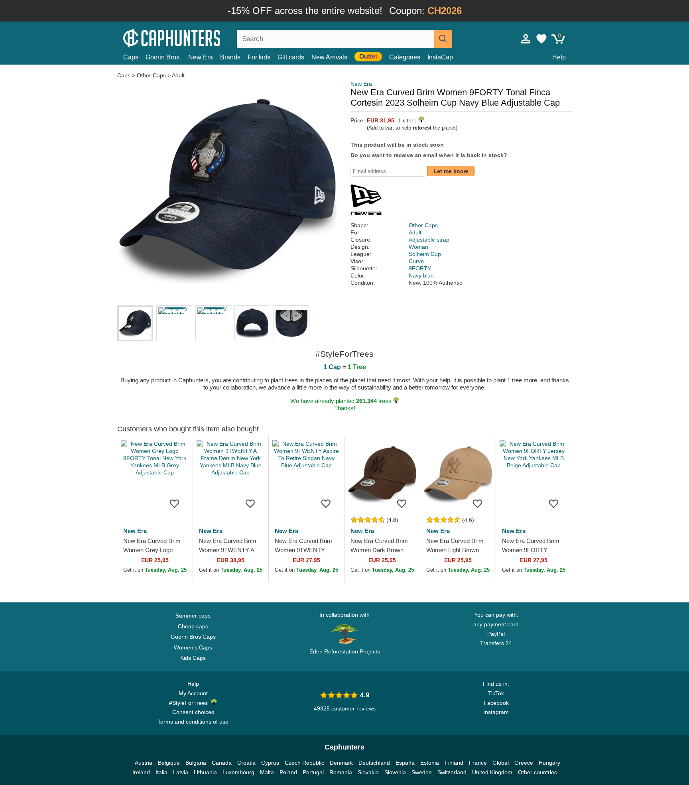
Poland (288, 772)
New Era (200, 57)
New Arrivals (329, 57)
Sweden (421, 772)
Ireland (141, 772)
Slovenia (395, 772)
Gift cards (291, 57)
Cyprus (270, 762)
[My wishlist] (541, 38)
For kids (259, 57)
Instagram (496, 712)
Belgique (169, 762)
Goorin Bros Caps (193, 637)
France (478, 762)
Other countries (537, 772)
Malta (267, 772)
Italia (161, 772)
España (405, 762)
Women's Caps (193, 647)
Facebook (496, 703)
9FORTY (420, 268)
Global (500, 762)
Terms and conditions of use (192, 721)
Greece (523, 762)
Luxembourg (238, 772)
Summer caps (193, 615)
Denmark (341, 762)
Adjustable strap (429, 239)
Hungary (549, 762)
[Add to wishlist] (175, 503)
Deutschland (374, 762)
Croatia (246, 762)
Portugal (313, 772)
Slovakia (368, 772)
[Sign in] (526, 38)
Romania (340, 772)
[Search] (443, 39)
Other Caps (151, 75)
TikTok (496, 693)
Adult (178, 75)
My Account (193, 693)
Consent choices (193, 712)
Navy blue (421, 275)
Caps (130, 57)
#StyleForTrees (190, 703)
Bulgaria (195, 762)
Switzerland (452, 772)
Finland (454, 762)
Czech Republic (304, 762)
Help (559, 57)
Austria (143, 762)
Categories (404, 57)
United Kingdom (492, 772)
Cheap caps (193, 626)
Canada (222, 762)
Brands (230, 57)
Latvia (180, 772)
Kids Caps (193, 658)
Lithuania (205, 772)
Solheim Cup (425, 254)
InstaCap (440, 57)
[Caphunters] (193, 37)
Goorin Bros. (163, 57)
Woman (418, 247)
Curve (416, 261)
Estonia (429, 762)
